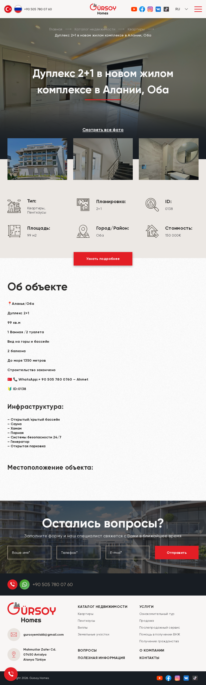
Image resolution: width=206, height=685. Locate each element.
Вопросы (87, 650)
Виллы (83, 627)
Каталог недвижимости (94, 29)
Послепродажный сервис (159, 627)
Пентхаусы (86, 621)
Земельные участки (93, 634)
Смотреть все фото (103, 129)
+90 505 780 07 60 (53, 584)
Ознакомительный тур (157, 614)
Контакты (149, 658)
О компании (151, 650)
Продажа (146, 621)
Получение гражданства (159, 641)
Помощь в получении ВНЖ (159, 634)
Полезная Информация (101, 658)
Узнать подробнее (103, 258)
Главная (55, 29)
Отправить (177, 552)
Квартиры (136, 29)
